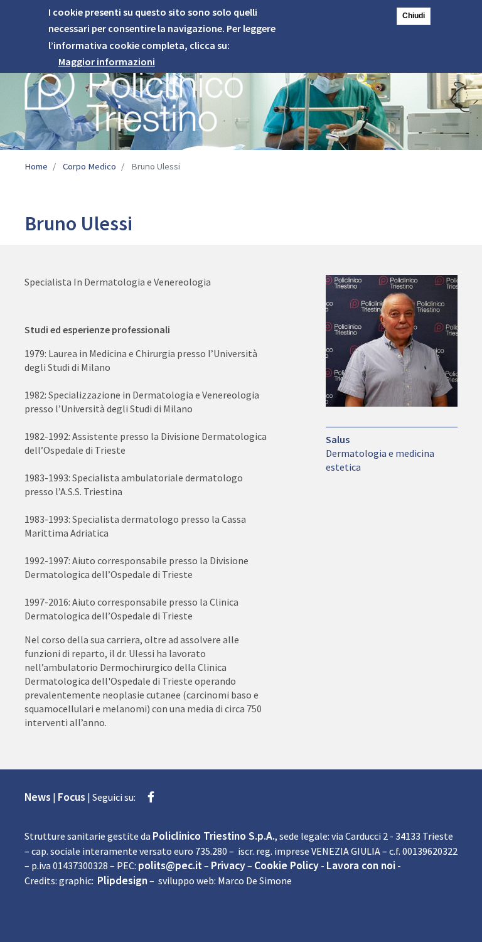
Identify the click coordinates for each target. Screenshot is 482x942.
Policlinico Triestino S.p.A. (214, 836)
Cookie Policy (286, 865)
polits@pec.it (170, 865)
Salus (338, 439)
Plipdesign (122, 880)
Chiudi (413, 15)
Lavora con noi (360, 865)
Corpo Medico (89, 166)
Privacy (228, 865)
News (37, 797)
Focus (71, 797)
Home (36, 166)
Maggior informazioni (106, 61)
